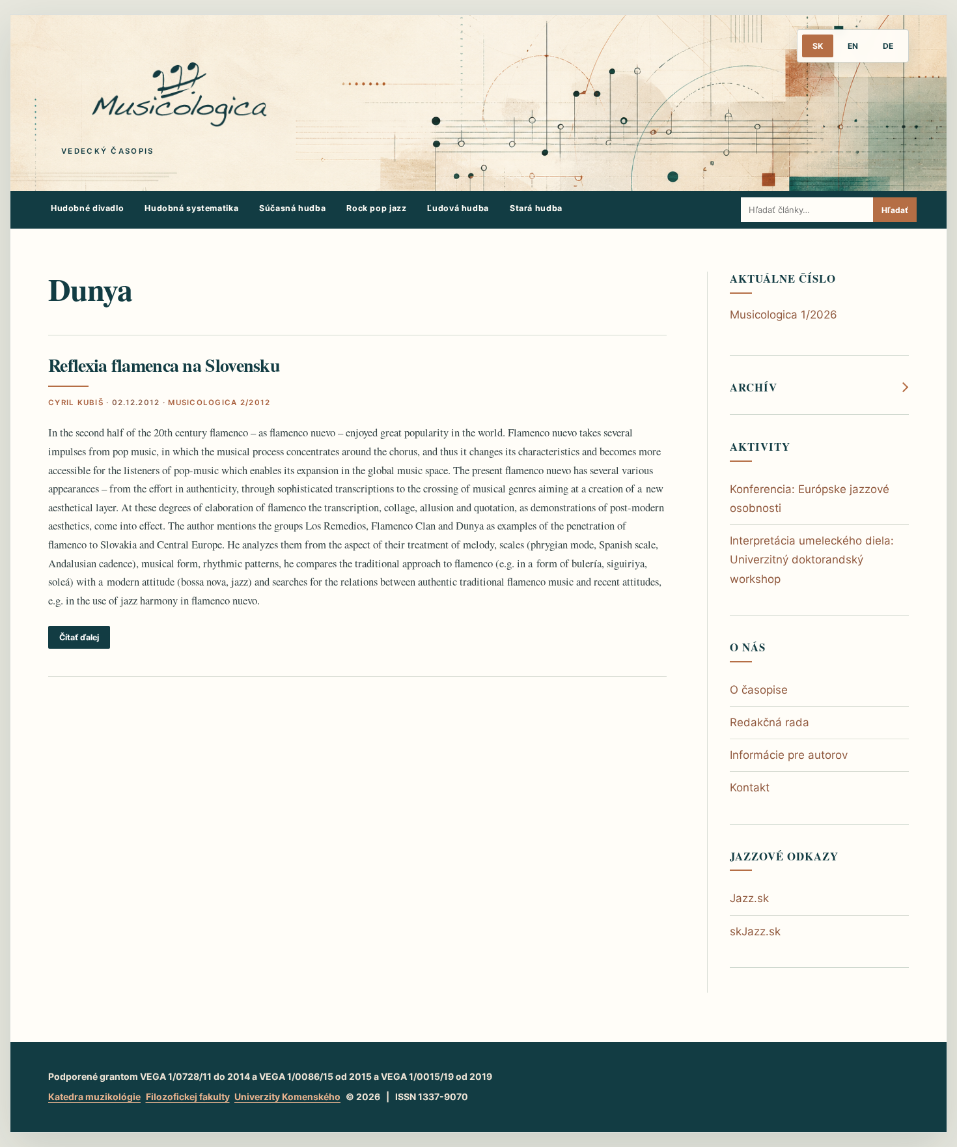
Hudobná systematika (191, 208)
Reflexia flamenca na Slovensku (164, 365)
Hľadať (894, 210)
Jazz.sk (749, 898)
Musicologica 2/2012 (219, 402)
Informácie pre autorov (789, 754)
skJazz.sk (755, 931)
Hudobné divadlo (87, 208)
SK (817, 46)
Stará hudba (536, 208)
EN (853, 46)
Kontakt (750, 787)
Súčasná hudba (292, 208)
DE (888, 46)
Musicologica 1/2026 (783, 314)
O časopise (759, 689)
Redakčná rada (769, 722)
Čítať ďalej (79, 637)
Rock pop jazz (376, 208)
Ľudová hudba (458, 208)
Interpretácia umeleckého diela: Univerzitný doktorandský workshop (812, 559)
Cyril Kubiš (76, 402)
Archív (753, 387)
